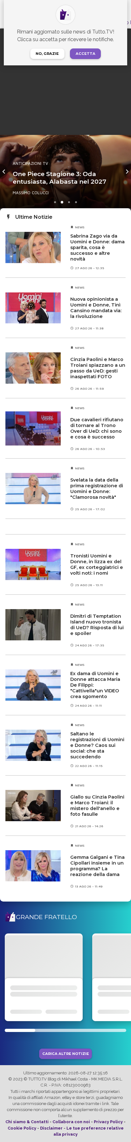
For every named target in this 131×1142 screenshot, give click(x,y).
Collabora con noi (71, 1121)
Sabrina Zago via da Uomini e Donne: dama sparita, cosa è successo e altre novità (97, 247)
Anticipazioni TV (67, 155)
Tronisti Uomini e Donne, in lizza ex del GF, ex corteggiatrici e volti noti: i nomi (96, 564)
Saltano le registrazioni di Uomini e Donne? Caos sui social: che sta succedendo (97, 745)
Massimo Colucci (67, 192)
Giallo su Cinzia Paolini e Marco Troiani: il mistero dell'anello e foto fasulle (97, 805)
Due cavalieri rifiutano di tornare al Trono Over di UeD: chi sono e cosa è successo (96, 428)
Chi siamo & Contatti (27, 1121)
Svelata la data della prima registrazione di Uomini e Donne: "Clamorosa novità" (96, 488)
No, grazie (47, 53)
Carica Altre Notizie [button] (65, 1054)
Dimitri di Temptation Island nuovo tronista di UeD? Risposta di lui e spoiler (97, 624)
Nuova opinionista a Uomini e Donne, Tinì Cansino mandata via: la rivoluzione (95, 307)
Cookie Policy (22, 1128)
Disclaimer (51, 1128)
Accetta (85, 53)
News (80, 227)
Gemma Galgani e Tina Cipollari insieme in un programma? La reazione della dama (97, 865)
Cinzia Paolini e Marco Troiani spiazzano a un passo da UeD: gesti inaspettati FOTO (97, 368)
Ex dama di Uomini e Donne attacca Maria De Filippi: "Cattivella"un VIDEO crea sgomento (95, 685)
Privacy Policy (108, 1121)
